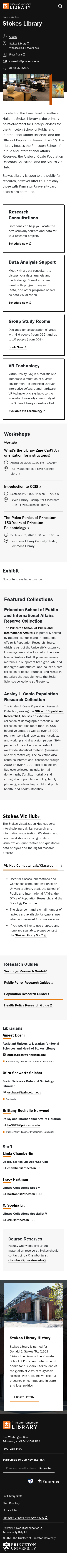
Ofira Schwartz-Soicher (22, 1072)
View (9, 442)
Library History (24, 1397)
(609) (19, 68)
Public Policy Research (27, 982)
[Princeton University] (19, 1546)
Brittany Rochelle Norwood (26, 1110)
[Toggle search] (60, 6)
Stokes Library (29, 935)
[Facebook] (13, 1482)
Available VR (25, 411)
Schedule (18, 243)
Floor (17, 54)
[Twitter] (5, 1482)
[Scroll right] (61, 865)
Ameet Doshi (14, 1035)
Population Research (25, 993)
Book (16, 347)
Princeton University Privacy (23, 1517)
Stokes (17, 43)
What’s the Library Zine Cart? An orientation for (31, 453)
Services (15, 17)
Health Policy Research (26, 1005)
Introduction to (21, 486)
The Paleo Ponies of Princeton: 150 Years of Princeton (30, 522)
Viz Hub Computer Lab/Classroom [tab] (30, 865)
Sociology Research (24, 971)
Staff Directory (11, 1503)
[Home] (17, 6)
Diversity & (21, 1528)
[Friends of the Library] (48, 1482)
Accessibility (13, 1532)
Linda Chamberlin (18, 1153)
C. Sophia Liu (14, 1205)
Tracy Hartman (15, 1179)
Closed (13, 36)
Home (5, 17)
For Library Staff (12, 1496)
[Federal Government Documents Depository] (30, 1483)
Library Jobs (10, 1510)
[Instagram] (21, 1482)
